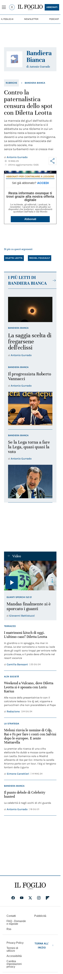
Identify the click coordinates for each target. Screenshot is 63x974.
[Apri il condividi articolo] (52, 161)
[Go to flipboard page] (47, 898)
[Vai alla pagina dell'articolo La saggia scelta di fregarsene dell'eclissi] (30, 309)
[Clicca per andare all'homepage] (30, 886)
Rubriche (11, 82)
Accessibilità (14, 956)
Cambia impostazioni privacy (14, 964)
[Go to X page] (30, 898)
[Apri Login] (12, 7)
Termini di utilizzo (12, 949)
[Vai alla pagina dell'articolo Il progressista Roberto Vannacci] (30, 408)
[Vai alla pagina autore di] (14, 59)
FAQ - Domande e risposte (16, 922)
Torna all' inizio (42, 945)
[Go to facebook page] (13, 898)
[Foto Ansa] (30, 575)
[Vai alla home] (30, 7)
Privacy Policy (15, 942)
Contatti (11, 915)
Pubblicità (40, 915)
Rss (9, 929)
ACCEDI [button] (43, 183)
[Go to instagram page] (38, 898)
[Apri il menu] (3, 7)
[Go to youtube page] (21, 898)
